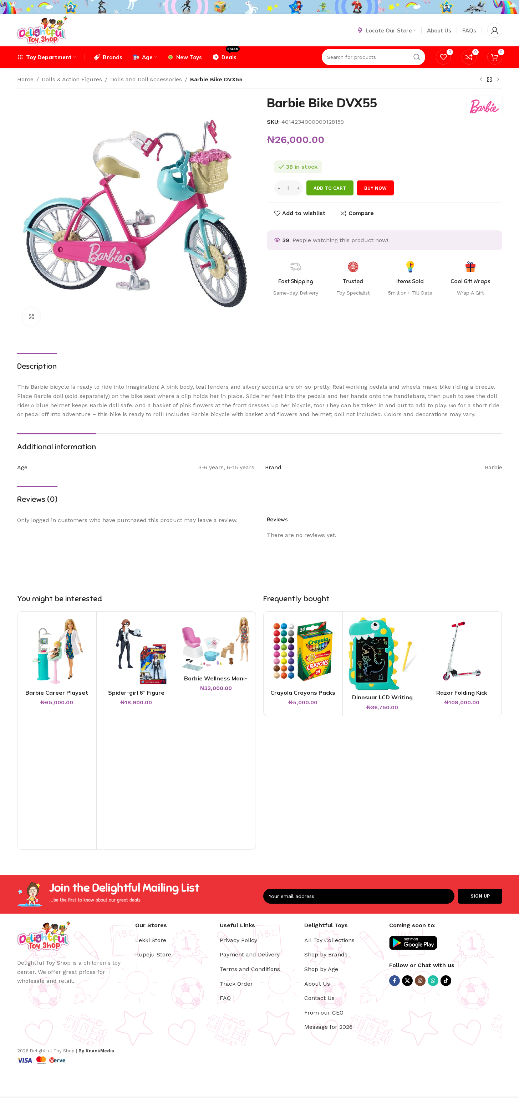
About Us (317, 983)
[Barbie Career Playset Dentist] (57, 651)
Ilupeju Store (153, 954)
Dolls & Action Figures (72, 79)
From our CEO (324, 1012)
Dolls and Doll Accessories (146, 79)
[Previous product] (481, 80)
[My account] (495, 30)
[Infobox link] (470, 279)
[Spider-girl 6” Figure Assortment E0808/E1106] (136, 651)
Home (25, 79)
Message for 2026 (328, 1026)
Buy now (375, 188)
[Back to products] (489, 80)
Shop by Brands (325, 954)
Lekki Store (150, 940)
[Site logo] (42, 29)
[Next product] (498, 80)
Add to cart (330, 188)
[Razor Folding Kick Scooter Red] (462, 651)
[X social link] (407, 980)
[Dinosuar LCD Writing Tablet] (382, 653)
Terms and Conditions (250, 969)
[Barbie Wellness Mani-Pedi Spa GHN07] (216, 644)
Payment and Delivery (250, 954)
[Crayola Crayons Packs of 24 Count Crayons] (303, 651)
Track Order (236, 983)
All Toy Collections (329, 940)
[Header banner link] (259, 7)
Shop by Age (321, 969)
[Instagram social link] (420, 980)
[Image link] (44, 935)
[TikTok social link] (446, 980)
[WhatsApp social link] (433, 980)
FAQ (225, 998)
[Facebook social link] (394, 980)
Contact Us (319, 998)
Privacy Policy (238, 940)
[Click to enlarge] (31, 317)
